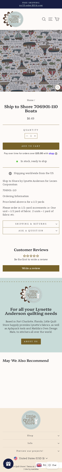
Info (30, 443)
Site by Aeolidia (31, 469)
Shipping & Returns (31, 224)
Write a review (31, 268)
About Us (31, 342)
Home (30, 100)
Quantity (31, 130)
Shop (30, 435)
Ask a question (31, 231)
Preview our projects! (30, 451)
